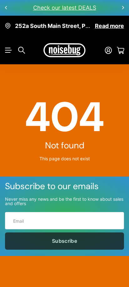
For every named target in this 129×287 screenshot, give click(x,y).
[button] (6, 8)
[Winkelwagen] (120, 50)
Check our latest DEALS (64, 7)
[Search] (21, 50)
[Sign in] (108, 50)
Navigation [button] (8, 50)
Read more (109, 26)
